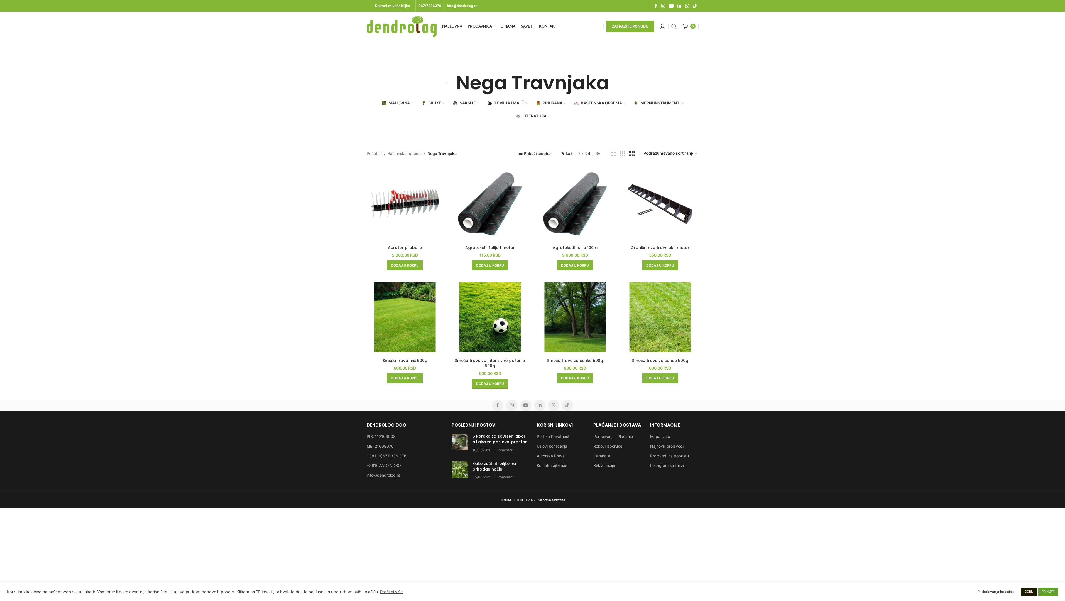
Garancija (601, 456)
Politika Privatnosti (553, 436)
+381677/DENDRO (384, 465)
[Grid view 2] (613, 153)
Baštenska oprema (405, 153)
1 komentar (503, 450)
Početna (374, 153)
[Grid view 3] (622, 153)
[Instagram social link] (663, 6)
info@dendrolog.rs (383, 475)
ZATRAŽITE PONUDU (630, 26)
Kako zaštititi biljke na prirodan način (494, 466)
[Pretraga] (674, 26)
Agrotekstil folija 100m (575, 247)
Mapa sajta (660, 436)
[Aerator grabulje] (405, 204)
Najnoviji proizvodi (667, 446)
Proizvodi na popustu (669, 456)
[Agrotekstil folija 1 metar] (490, 204)
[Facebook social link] (656, 6)
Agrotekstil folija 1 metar (490, 247)
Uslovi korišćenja (552, 446)
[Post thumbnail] (460, 443)
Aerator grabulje (405, 247)
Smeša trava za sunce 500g (660, 360)
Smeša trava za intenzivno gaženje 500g (490, 363)
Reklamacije (604, 465)
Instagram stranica (667, 465)
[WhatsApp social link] (687, 6)
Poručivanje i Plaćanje (613, 436)
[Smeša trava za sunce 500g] (660, 317)
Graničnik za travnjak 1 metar (660, 247)
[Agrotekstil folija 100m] (575, 204)
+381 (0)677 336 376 (387, 456)
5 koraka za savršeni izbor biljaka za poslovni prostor (499, 439)
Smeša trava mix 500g (405, 360)
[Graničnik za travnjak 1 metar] (660, 204)
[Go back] (449, 83)
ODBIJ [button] (1029, 591)
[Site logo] (402, 25)
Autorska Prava (551, 456)
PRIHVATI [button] (1048, 591)
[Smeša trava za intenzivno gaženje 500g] (490, 317)
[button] (405, 265)
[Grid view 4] (632, 153)
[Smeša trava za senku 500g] (575, 317)
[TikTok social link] (694, 6)
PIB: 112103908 (381, 436)
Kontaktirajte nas (552, 465)
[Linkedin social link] (679, 6)
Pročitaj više (391, 591)
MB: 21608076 (380, 446)
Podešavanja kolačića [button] (995, 591)
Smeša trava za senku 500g (575, 360)
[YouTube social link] (671, 6)
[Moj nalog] (662, 26)
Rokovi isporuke (607, 446)
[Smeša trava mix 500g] (405, 317)
